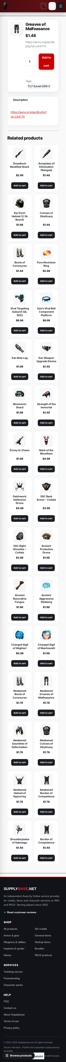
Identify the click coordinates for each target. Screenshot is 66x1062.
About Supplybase (14, 1014)
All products (10, 928)
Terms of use (11, 1021)
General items (43, 935)
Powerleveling (12, 978)
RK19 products (43, 955)
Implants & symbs (14, 948)
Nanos (7, 955)
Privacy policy (11, 1027)
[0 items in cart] (52, 6)
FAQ (6, 1001)
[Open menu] (60, 6)
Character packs (13, 984)
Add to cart (46, 61)
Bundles (39, 948)
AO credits (41, 928)
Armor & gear (11, 935)
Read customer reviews (21, 912)
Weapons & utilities (15, 942)
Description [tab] (20, 99)
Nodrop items (42, 942)
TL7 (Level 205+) (39, 86)
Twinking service (13, 971)
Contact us (10, 1007)
